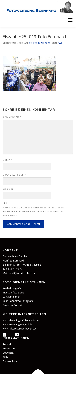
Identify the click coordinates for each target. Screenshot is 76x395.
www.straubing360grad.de (17, 324)
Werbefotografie (12, 288)
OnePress (34, 386)
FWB (60, 43)
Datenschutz (10, 361)
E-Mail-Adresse (14, 174)
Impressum (9, 348)
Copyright (8, 352)
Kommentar (12, 117)
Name (7, 160)
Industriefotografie (13, 292)
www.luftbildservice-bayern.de (20, 328)
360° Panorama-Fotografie (18, 301)
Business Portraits (13, 305)
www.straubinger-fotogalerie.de (21, 320)
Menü (70, 19)
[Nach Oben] (38, 374)
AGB (5, 357)
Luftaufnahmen (11, 296)
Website (8, 189)
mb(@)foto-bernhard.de (22, 273)
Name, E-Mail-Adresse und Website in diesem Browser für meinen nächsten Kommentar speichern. (34, 211)
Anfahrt (7, 344)
